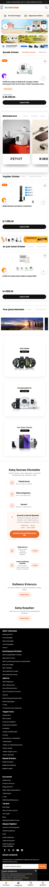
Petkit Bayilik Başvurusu (10, 800)
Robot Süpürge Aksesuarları (12, 698)
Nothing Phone (8, 634)
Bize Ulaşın (6, 807)
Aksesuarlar (7, 715)
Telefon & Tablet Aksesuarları (12, 745)
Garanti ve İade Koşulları (11, 827)
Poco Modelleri (7, 638)
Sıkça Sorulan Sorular (10, 810)
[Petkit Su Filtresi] (24, 263)
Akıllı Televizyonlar (9, 685)
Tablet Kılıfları (7, 742)
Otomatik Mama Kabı (10, 675)
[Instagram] (13, 850)
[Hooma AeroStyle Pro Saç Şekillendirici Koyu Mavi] (24, 193)
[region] (24, 143)
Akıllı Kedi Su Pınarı (9, 658)
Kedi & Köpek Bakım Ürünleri (12, 655)
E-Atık (4, 797)
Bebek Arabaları (8, 762)
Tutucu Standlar (8, 755)
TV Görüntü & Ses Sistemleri (12, 708)
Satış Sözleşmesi (8, 837)
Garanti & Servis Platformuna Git (24, 534)
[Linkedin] (22, 850)
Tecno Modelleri (8, 644)
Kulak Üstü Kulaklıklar (10, 725)
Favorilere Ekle (45, 186)
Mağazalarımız (8, 787)
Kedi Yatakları (7, 668)
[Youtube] (17, 850)
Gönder (42, 866)
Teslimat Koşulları (9, 841)
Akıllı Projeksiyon (8, 682)
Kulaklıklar (6, 728)
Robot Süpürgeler (8, 701)
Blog (4, 817)
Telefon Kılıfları (7, 748)
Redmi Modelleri (8, 641)
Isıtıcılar (5, 695)
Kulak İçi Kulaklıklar (9, 722)
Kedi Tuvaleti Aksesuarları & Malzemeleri (16, 661)
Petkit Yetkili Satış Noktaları (11, 790)
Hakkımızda (7, 780)
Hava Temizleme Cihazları (12, 692)
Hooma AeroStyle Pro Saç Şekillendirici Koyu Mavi (23, 206)
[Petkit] (16, 142)
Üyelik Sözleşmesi (8, 844)
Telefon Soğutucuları (10, 752)
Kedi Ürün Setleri (8, 665)
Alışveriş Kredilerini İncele (11, 820)
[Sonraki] (43, 26)
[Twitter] (9, 850)
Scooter (5, 735)
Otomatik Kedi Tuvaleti (10, 671)
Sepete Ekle (24, 227)
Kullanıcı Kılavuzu (9, 783)
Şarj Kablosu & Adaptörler (11, 738)
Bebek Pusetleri (8, 768)
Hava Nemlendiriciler (10, 688)
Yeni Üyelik (6, 814)
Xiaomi (5, 648)
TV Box (5, 705)
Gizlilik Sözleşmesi (9, 831)
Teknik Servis (7, 793)
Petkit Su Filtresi (9, 276)
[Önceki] (5, 26)
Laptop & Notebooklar (10, 732)
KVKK (4, 834)
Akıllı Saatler (7, 718)
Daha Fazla (24, 595)
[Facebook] (5, 850)
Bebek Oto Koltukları (9, 765)
